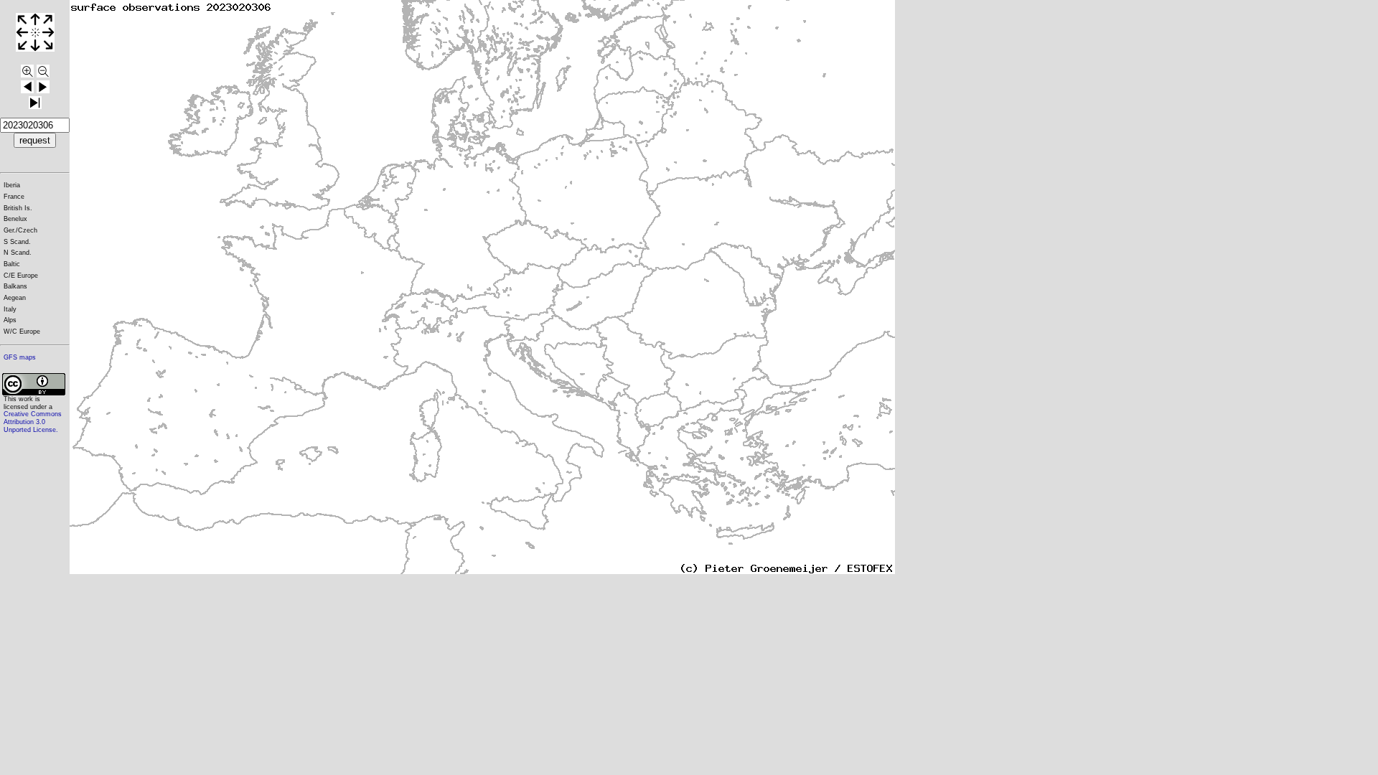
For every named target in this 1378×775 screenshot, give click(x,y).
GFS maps (20, 357)
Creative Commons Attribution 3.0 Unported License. (33, 421)
